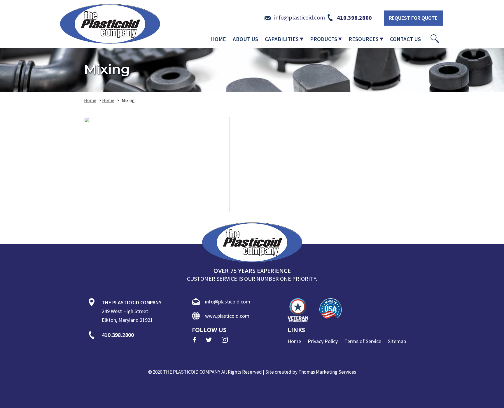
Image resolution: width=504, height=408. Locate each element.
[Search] (434, 38)
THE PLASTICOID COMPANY (191, 372)
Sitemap (397, 341)
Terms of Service (362, 341)
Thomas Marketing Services (327, 372)
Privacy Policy (323, 341)
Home (90, 100)
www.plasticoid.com (227, 315)
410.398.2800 (118, 334)
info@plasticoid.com (227, 301)
